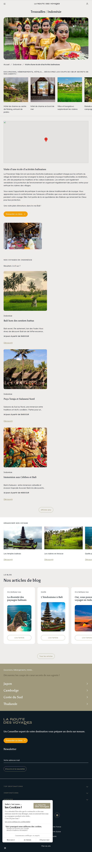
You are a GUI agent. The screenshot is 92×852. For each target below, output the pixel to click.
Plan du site (46, 846)
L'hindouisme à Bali (52, 597)
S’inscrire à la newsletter (15, 769)
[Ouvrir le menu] (4, 3)
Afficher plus (46, 510)
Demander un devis (14, 214)
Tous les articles (46, 656)
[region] (46, 95)
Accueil (6, 64)
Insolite (43, 592)
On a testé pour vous (14, 592)
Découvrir (8, 343)
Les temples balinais (12, 553)
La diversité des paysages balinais (16, 598)
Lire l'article (19, 638)
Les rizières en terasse (53, 553)
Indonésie (17, 64)
